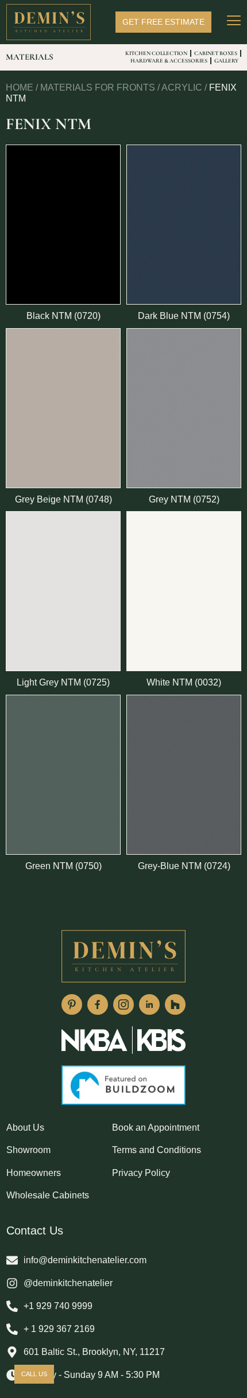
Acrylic (181, 87)
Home (19, 87)
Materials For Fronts (97, 87)
